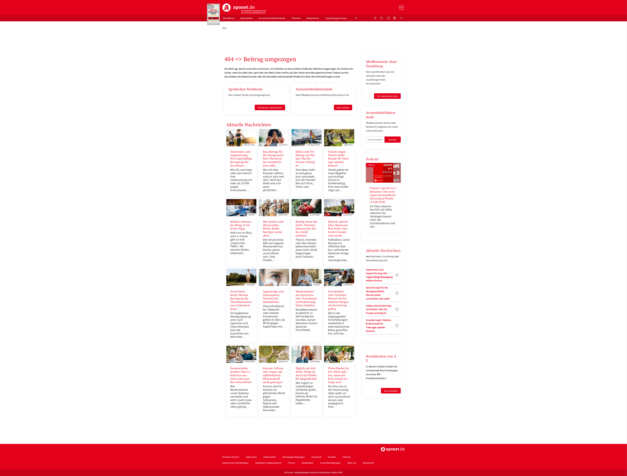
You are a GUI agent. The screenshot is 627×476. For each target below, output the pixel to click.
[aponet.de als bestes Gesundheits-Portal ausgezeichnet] (213, 14)
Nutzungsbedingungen (294, 456)
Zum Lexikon (391, 390)
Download (316, 456)
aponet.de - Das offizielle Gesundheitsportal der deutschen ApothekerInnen (244, 8)
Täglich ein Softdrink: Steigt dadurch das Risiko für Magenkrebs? (306, 374)
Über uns (351, 462)
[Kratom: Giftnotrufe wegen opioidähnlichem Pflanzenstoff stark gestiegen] (274, 354)
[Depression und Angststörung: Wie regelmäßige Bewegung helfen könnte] (241, 137)
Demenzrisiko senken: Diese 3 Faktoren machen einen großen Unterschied (240, 375)
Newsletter (312, 18)
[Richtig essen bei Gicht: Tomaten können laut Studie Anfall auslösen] (307, 207)
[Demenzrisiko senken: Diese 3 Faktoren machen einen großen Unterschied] (241, 354)
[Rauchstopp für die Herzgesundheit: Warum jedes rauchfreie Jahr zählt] (274, 137)
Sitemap (346, 456)
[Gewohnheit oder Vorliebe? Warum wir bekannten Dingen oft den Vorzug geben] (339, 277)
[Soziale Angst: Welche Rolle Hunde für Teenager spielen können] (339, 137)
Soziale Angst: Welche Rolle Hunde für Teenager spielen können (338, 158)
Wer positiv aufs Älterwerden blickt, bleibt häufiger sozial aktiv (273, 228)
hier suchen (343, 107)
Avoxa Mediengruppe (330, 462)
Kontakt (332, 456)
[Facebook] (375, 18)
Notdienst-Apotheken (269, 107)
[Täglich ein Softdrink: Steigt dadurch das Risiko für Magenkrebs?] (307, 354)
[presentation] (356, 18)
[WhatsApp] (381, 18)
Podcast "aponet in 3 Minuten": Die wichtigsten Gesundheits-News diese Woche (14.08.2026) (383, 195)
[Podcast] (395, 18)
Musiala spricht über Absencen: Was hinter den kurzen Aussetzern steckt (338, 228)
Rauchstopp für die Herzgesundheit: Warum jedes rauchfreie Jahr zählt (273, 158)
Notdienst (228, 18)
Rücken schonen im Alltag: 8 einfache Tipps (240, 225)
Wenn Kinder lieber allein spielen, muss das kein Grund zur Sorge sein (339, 375)
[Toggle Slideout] (401, 7)
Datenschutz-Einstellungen (235, 462)
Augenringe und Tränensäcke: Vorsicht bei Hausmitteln (273, 297)
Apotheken (246, 18)
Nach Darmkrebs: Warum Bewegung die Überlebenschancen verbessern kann (241, 300)
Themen (296, 18)
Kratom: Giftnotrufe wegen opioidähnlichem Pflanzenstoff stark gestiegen (273, 375)
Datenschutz (270, 456)
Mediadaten (307, 462)
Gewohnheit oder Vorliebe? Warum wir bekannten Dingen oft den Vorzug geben (338, 300)
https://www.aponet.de (393, 449)
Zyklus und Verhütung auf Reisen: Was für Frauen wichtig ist (305, 158)
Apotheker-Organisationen (268, 462)
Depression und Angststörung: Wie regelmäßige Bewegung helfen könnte (241, 158)
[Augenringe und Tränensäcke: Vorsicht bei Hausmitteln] (274, 277)
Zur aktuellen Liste (387, 96)
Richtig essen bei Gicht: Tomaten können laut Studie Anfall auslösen (306, 228)
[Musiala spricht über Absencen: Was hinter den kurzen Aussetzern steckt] (339, 207)
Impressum (251, 456)
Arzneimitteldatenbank (272, 18)
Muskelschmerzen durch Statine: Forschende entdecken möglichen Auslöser (306, 298)
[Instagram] (388, 18)
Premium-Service (230, 456)
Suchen (393, 139)
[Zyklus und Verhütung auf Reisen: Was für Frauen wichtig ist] (307, 137)
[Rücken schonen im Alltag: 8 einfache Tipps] (241, 207)
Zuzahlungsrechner (336, 18)
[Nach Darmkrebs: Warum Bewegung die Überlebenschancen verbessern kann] (241, 277)
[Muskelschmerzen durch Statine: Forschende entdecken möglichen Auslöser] (307, 277)
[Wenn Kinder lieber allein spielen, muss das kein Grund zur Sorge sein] (339, 354)
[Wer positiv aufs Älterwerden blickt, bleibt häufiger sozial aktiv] (274, 207)
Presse (291, 462)
